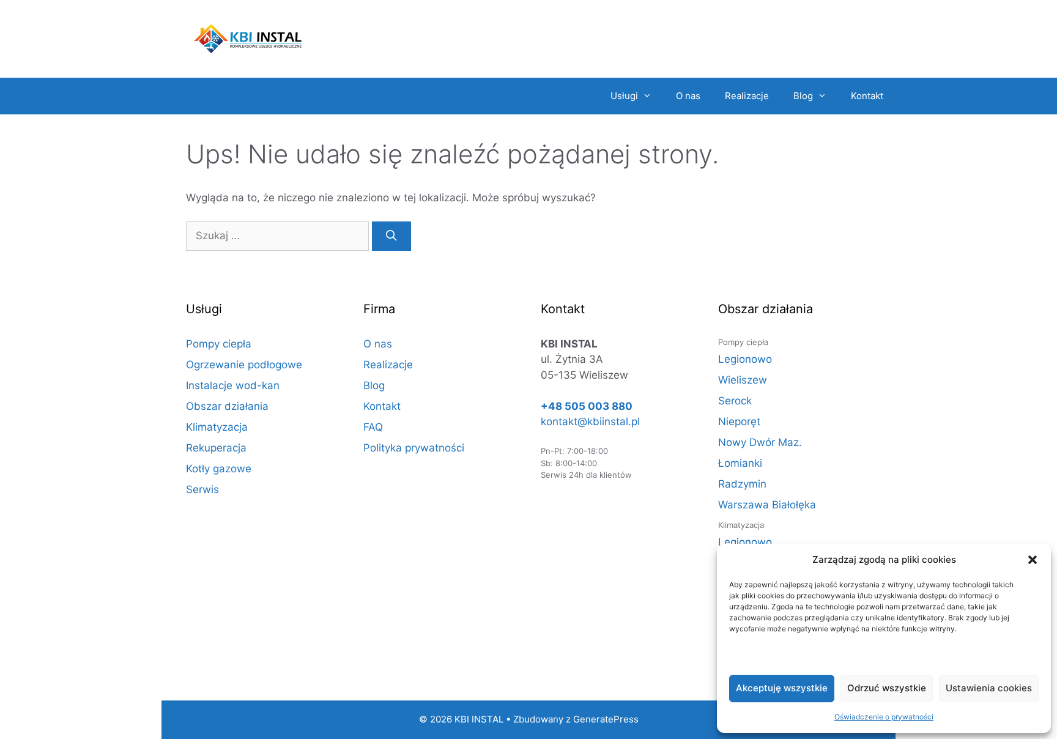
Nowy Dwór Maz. (760, 442)
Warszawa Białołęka (767, 505)
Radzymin (742, 484)
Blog (803, 96)
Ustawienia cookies (989, 688)
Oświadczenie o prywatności (883, 716)
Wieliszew (742, 380)
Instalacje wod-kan (233, 385)
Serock (735, 401)
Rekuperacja (216, 448)
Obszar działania (227, 406)
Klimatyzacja (217, 427)
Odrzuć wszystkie (886, 688)
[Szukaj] (391, 236)
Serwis (202, 489)
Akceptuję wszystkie (782, 688)
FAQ (373, 427)
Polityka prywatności (413, 448)
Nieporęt (739, 421)
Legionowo (745, 359)
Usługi (624, 96)
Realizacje (747, 96)
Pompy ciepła (218, 344)
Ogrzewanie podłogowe (244, 364)
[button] (1032, 560)
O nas (688, 96)
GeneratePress (606, 719)
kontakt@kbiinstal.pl (590, 421)
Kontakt (867, 96)
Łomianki (740, 463)
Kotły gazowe (218, 468)
